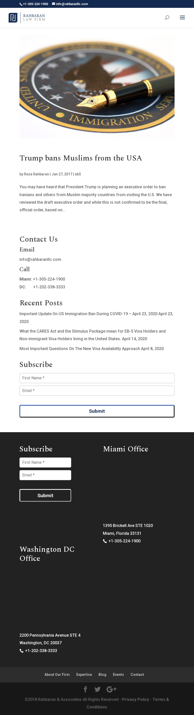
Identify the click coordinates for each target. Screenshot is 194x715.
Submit (97, 411)
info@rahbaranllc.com (40, 259)
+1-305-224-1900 (49, 279)
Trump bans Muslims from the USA (80, 158)
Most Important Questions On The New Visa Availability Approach (79, 348)
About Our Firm (57, 675)
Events (118, 675)
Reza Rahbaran (36, 174)
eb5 (78, 174)
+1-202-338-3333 (49, 287)
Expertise (84, 675)
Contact (137, 675)
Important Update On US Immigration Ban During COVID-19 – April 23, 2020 (88, 313)
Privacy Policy (135, 699)
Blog (102, 675)
